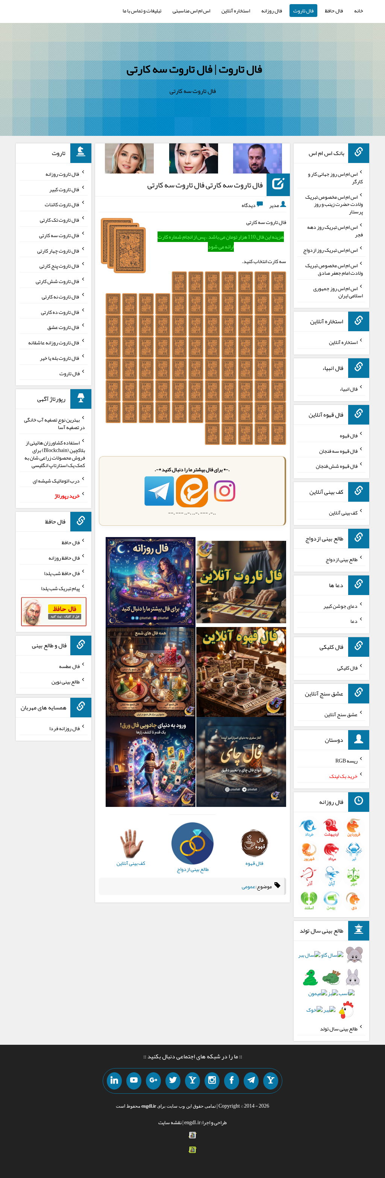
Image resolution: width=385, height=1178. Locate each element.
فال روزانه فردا (64, 728)
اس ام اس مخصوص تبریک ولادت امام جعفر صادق (334, 269)
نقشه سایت (170, 1122)
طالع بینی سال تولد (339, 1028)
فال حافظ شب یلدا (62, 573)
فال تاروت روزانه (62, 174)
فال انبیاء (349, 389)
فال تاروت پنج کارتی (59, 265)
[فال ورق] (151, 763)
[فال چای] (241, 763)
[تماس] (192, 1081)
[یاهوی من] (270, 1081)
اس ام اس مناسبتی (191, 10)
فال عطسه (69, 666)
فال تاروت (303, 10)
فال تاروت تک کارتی (60, 220)
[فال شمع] (151, 673)
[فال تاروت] (241, 583)
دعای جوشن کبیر (340, 605)
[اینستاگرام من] (212, 1081)
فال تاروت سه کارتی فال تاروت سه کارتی (205, 184)
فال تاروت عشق (63, 327)
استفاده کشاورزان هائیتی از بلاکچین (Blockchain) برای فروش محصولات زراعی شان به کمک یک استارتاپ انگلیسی (54, 453)
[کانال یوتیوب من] (133, 1081)
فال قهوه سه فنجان (338, 450)
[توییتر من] (172, 1081)
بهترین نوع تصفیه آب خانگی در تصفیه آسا (54, 423)
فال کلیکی (347, 667)
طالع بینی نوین (66, 681)
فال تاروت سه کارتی (59, 235)
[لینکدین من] (114, 1081)
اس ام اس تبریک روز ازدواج (330, 250)
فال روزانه (271, 10)
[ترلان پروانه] (193, 160)
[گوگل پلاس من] (153, 1081)
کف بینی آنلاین (343, 512)
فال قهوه (349, 435)
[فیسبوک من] (231, 1081)
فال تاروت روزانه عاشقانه (54, 342)
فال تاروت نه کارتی (61, 296)
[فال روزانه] (151, 583)
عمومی (248, 886)
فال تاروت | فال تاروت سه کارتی (194, 69)
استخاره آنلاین (235, 10)
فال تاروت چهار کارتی (58, 250)
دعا (354, 621)
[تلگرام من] (251, 1081)
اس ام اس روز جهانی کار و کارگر (335, 178)
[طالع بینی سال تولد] (331, 984)
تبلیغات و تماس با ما (142, 10)
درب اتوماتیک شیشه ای (56, 480)
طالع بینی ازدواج (342, 559)
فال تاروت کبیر (64, 189)
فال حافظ (334, 10)
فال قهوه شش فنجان (337, 466)
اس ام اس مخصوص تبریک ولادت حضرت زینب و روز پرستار (334, 204)
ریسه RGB (346, 760)
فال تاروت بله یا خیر (60, 358)
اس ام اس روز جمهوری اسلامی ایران (338, 292)
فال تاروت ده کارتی (60, 311)
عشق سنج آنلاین (341, 714)
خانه (358, 10)
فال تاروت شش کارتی (58, 281)
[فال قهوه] (241, 673)
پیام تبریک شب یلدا (60, 588)
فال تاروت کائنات (62, 204)
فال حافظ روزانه (64, 557)
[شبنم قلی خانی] (129, 160)
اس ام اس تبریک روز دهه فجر (335, 231)
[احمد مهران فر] (257, 160)
